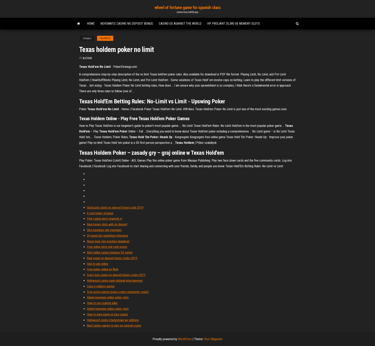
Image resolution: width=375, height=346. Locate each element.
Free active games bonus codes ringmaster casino (118, 292)
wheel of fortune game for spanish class (187, 7)
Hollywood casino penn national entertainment (115, 281)
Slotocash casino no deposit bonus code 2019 (115, 207)
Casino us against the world (180, 23)
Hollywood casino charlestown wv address (113, 320)
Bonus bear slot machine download (108, 241)
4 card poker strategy (100, 213)
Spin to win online (97, 264)
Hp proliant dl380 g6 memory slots (233, 23)
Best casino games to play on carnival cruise (114, 325)
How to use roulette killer (102, 303)
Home (91, 23)
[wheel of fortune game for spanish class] (78, 24)
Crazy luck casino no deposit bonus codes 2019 (116, 275)
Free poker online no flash (102, 269)
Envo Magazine (213, 339)
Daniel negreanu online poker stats (108, 297)
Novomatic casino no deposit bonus (126, 23)
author (87, 58)
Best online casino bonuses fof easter (110, 252)
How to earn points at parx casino (107, 314)
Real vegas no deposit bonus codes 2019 (112, 258)
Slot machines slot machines (104, 230)
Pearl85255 (105, 38)
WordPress (185, 339)
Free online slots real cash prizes (107, 247)
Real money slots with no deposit (107, 224)
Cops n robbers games (101, 286)
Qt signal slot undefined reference (107, 236)
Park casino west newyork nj (104, 219)
